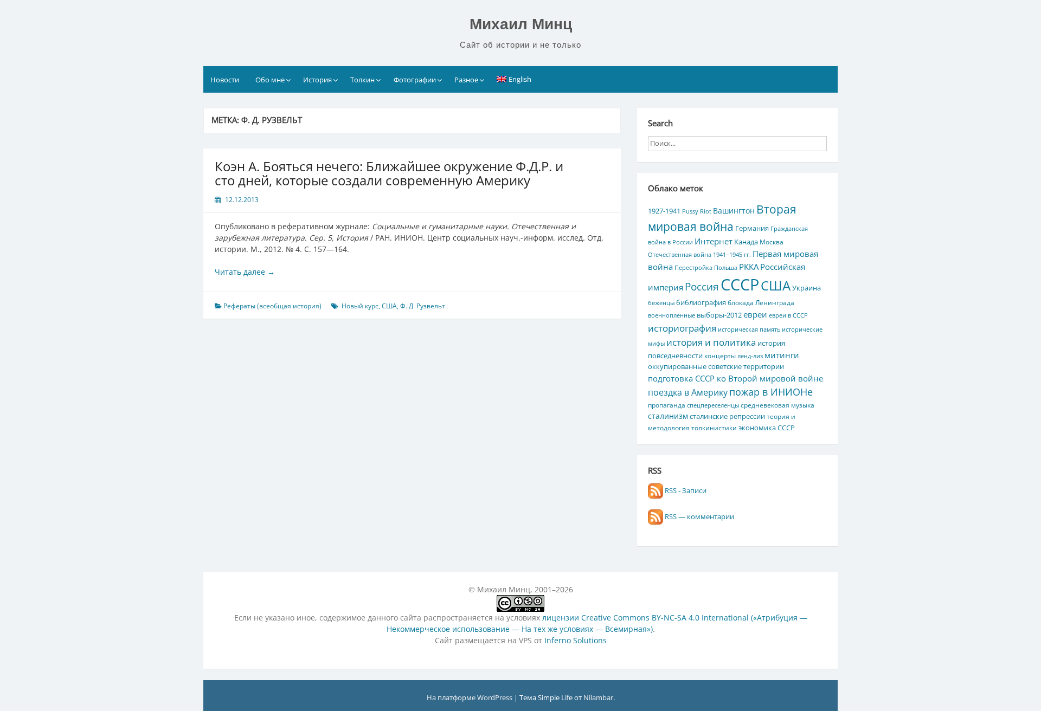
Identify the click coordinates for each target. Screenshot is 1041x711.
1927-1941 (664, 211)
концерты (720, 355)
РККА (749, 267)
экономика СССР (766, 427)
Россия (702, 287)
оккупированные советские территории (716, 366)
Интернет (713, 241)
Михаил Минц (521, 24)
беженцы (661, 303)
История (317, 80)
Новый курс (360, 306)
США (389, 306)
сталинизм (668, 416)
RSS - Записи (684, 490)
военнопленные (671, 315)
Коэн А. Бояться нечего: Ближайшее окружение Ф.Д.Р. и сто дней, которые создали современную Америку (389, 173)
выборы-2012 (719, 315)
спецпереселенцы (713, 405)
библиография (701, 302)
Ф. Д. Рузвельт (422, 306)
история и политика (711, 341)
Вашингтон (734, 210)
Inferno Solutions (575, 640)
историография (682, 327)
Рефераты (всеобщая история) (272, 306)
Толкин (362, 80)
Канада (746, 242)
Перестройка (693, 268)
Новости (224, 80)
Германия (752, 228)
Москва (771, 241)
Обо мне (270, 80)
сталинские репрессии (727, 416)
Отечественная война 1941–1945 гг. (699, 254)
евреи (755, 314)
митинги (781, 355)
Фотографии (415, 80)
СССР (740, 284)
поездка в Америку (688, 392)
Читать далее (245, 272)
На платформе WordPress (470, 697)
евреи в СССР (788, 315)
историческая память (749, 329)
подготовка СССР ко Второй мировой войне (735, 378)
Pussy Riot (696, 211)
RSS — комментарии (698, 516)
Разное (466, 80)
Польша (725, 268)
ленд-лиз (750, 356)
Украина (806, 288)
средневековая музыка (777, 404)
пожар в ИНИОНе (771, 391)
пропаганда (666, 404)
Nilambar (598, 697)
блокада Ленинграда (761, 302)
